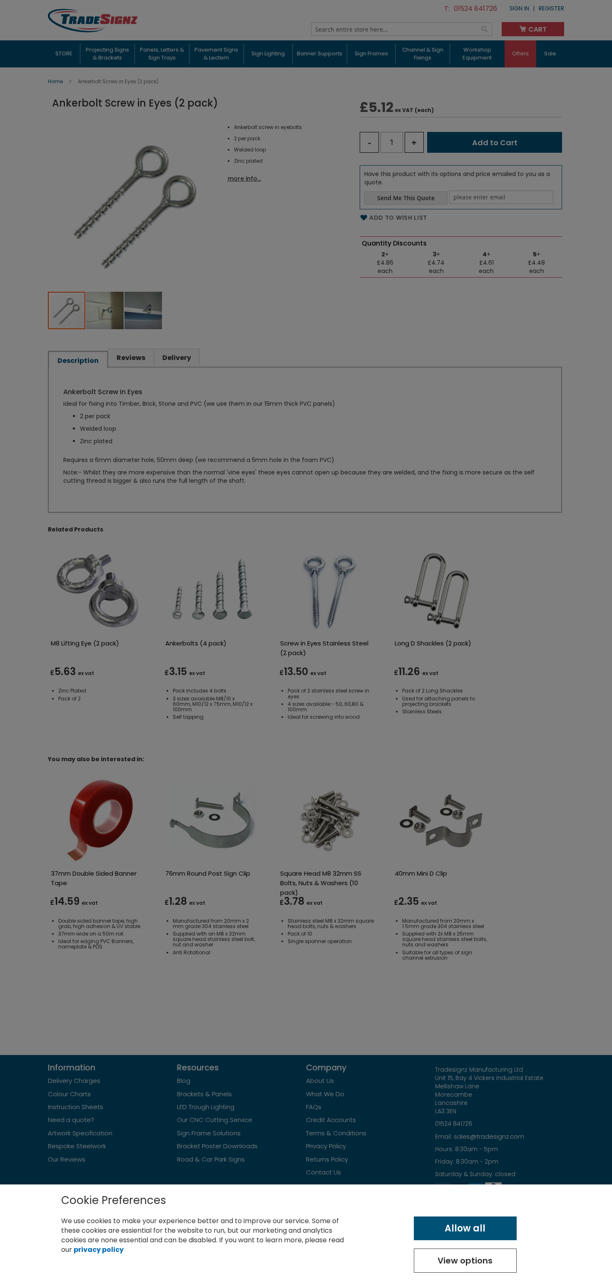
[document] (306, 1232)
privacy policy (99, 1249)
